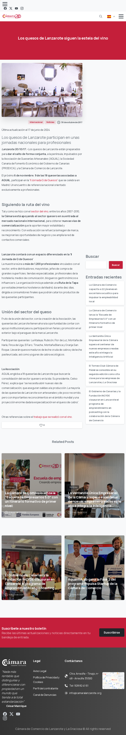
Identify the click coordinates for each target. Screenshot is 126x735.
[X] (10, 8)
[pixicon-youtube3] (18, 714)
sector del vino (39, 211)
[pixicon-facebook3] (5, 714)
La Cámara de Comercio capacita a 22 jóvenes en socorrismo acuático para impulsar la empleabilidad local (103, 293)
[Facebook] (5, 8)
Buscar (92, 256)
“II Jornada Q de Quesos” (44, 180)
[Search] (101, 16)
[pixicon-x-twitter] (11, 714)
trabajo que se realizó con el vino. (53, 417)
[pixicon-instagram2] (5, 718)
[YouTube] (16, 8)
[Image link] (113, 680)
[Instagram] (22, 8)
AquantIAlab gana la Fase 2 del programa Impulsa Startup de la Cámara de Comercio (92, 583)
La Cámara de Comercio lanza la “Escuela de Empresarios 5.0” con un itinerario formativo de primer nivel (102, 319)
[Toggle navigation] (5, 4)
